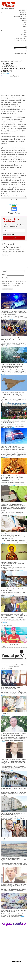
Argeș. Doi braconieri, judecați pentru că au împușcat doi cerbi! (12, 167)
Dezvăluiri (23, 18)
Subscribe (14, 238)
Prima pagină (23, 10)
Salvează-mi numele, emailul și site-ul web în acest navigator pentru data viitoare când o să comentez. (14, 283)
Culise (25, 36)
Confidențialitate (14, 972)
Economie (23, 20)
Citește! (11, 319)
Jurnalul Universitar (21, 38)
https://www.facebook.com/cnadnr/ (14, 196)
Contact (4, 972)
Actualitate (23, 14)
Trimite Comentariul (7, 289)
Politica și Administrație (19, 16)
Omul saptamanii (21, 40)
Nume (4, 271)
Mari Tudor (6, 74)
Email (4, 274)
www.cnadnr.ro (11, 189)
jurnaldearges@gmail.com (14, 933)
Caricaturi (24, 34)
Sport (25, 26)
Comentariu (6, 255)
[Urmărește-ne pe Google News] (14, 209)
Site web (4, 278)
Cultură (24, 24)
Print (25, 30)
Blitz (25, 32)
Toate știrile (23, 12)
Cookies (23, 972)
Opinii (25, 22)
